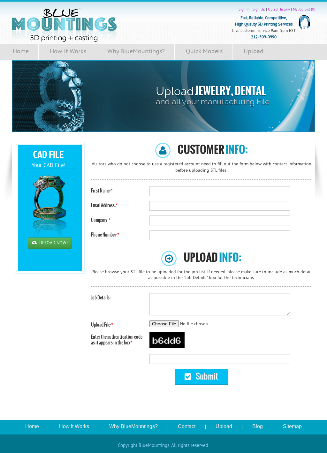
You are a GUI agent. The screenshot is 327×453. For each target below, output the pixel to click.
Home (21, 52)
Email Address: (104, 205)
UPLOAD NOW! (53, 243)
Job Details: (100, 297)
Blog (257, 426)
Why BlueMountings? (136, 52)
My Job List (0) (304, 9)
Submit (206, 376)
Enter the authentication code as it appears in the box (116, 339)
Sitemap (292, 426)
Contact (186, 426)
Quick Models (204, 52)
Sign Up (259, 9)
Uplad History (279, 9)
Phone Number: (105, 235)
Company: (100, 220)
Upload (253, 52)
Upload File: (102, 325)
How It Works (68, 52)
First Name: (101, 190)
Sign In (244, 9)
